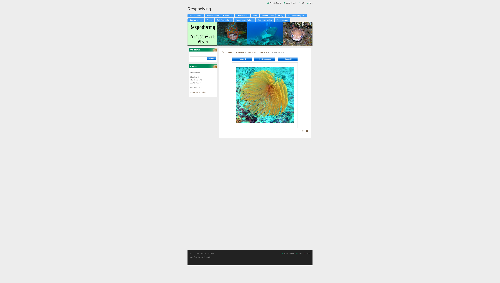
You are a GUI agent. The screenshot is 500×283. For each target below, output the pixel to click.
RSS (302, 3)
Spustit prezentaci (265, 59)
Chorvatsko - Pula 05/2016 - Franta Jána (251, 52)
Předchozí (242, 59)
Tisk (310, 3)
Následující (288, 59)
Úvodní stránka (275, 3)
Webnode (207, 257)
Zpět (303, 131)
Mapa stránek (291, 3)
